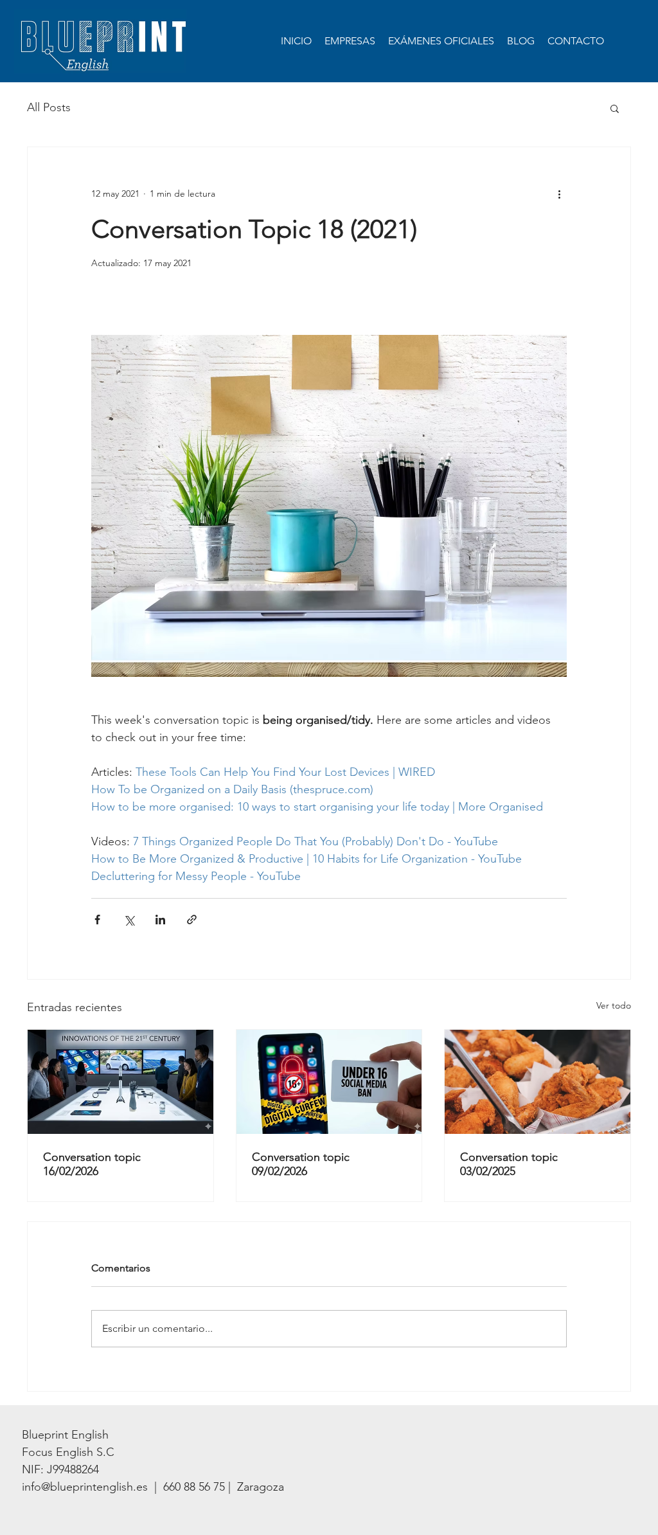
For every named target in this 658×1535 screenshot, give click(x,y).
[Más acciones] (559, 193)
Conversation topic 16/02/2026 (92, 1164)
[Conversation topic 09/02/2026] (329, 1082)
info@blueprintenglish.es (85, 1487)
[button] (615, 108)
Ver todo (613, 1005)
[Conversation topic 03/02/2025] (537, 1082)
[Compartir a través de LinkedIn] (160, 919)
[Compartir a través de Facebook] (97, 919)
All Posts (49, 107)
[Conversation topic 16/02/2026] (120, 1082)
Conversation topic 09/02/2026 (301, 1164)
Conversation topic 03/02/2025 (509, 1164)
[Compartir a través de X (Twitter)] (129, 919)
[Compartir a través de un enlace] (192, 919)
